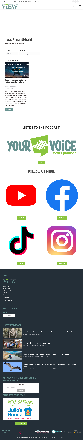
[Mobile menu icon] (80, 6)
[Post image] (17, 70)
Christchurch (33, 369)
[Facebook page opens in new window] (73, 1)
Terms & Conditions (34, 437)
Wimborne (37, 356)
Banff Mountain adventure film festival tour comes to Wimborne (46, 354)
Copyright (44, 437)
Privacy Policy (53, 437)
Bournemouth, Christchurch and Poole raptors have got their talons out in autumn (49, 365)
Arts (24, 334)
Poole (46, 369)
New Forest (28, 334)
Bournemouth (26, 345)
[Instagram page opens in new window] (75, 1)
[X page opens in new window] (78, 1)
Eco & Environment (9, 85)
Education (16, 85)
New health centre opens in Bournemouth (38, 343)
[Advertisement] (41, 21)
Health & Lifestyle (34, 345)
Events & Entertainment (10, 86)
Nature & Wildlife (40, 369)
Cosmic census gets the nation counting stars (15, 81)
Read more (9, 109)
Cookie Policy (62, 437)
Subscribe (21, 384)
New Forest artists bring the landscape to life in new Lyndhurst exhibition (49, 332)
